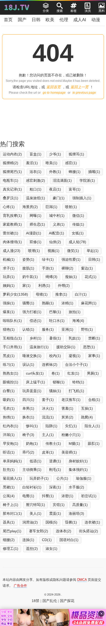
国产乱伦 (49, 601)
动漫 (95, 19)
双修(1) (35, 242)
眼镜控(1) (10, 382)
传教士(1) (53, 443)
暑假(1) (55, 338)
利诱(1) (44, 285)
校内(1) (55, 356)
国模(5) (51, 522)
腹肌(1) (28, 268)
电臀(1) (28, 496)
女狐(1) (78, 233)
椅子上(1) (10, 505)
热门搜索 (12, 143)
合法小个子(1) (76, 364)
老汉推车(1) (71, 400)
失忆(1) (71, 426)
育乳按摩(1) (12, 215)
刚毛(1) (55, 469)
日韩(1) (94, 259)
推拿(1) (61, 294)
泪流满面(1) (62, 180)
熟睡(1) (48, 303)
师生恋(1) (37, 224)
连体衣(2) (63, 531)
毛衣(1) (9, 408)
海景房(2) (30, 207)
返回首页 (53, 87)
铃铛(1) (78, 382)
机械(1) (9, 259)
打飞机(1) (76, 391)
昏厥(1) (71, 522)
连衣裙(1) (92, 522)
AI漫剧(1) (33, 233)
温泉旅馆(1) (35, 198)
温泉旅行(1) (39, 347)
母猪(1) (42, 294)
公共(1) (62, 478)
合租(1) (94, 400)
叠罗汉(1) (10, 198)
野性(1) (87, 329)
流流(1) (48, 417)
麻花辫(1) (88, 303)
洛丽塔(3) (76, 513)
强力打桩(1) (31, 312)
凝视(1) (75, 356)
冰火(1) (48, 408)
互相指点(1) (12, 338)
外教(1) (55, 172)
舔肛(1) (94, 443)
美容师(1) (69, 452)
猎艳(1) (9, 329)
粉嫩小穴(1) (71, 435)
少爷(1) (55, 154)
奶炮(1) (32, 443)
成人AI (79, 19)
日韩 (36, 19)
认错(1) (28, 329)
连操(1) (28, 540)
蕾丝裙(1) (10, 233)
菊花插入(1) (12, 478)
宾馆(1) (59, 505)
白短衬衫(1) (31, 487)
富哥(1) (75, 189)
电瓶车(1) (10, 180)
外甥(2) (64, 285)
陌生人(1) (92, 426)
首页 (8, 19)
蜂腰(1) (75, 172)
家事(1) (94, 356)
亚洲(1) (67, 329)
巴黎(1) (55, 312)
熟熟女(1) (10, 373)
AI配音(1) (56, 233)
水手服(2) (76, 487)
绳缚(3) (51, 277)
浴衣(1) (35, 172)
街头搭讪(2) (88, 531)
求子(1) (9, 268)
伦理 (63, 19)
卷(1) (55, 373)
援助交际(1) (65, 347)
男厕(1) (93, 373)
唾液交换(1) (31, 356)
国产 (22, 19)
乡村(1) (35, 338)
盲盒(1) (35, 154)
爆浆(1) (9, 312)
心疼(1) (9, 207)
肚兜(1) (9, 469)
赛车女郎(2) (38, 531)
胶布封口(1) (12, 513)
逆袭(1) (55, 461)
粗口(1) (35, 189)
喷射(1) (71, 207)
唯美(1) (51, 163)
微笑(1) (73, 251)
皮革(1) (48, 452)
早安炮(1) (10, 443)
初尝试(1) (88, 496)
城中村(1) (57, 215)
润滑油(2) (30, 522)
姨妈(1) (9, 285)
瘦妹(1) (71, 277)
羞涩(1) (32, 163)
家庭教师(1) (12, 224)
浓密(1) (67, 496)
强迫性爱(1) (71, 259)
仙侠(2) (55, 242)
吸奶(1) (9, 400)
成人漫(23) (11, 251)
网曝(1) (35, 215)
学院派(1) (87, 180)
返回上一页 (79, 87)
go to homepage (54, 92)
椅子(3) (28, 435)
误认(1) (28, 364)
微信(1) (78, 215)
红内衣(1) (10, 426)
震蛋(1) (55, 513)
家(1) (26, 285)
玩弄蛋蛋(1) (31, 391)
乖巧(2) (28, 452)
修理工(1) (10, 548)
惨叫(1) (32, 426)
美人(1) (35, 513)
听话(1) (9, 452)
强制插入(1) (81, 198)
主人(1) (48, 435)
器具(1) (9, 522)
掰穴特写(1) (35, 505)
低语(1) (35, 461)
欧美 (50, 19)
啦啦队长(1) (12, 321)
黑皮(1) (9, 356)
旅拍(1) (75, 312)
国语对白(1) (68, 540)
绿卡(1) (48, 259)
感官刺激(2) (35, 180)
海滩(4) (78, 321)
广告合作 (20, 586)
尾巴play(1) (12, 531)
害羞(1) (67, 408)
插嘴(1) (94, 172)
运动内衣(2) (12, 154)
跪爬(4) (87, 417)
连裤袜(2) (49, 364)
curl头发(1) (35, 373)
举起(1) (93, 251)
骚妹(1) (55, 391)
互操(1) (87, 408)
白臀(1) (9, 391)
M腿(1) (74, 443)
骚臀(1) (28, 303)
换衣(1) (28, 417)
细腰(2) (9, 540)
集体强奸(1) (78, 469)
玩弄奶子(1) (39, 478)
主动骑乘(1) (31, 469)
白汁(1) (81, 294)
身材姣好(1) (78, 461)
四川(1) (28, 400)
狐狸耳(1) (76, 154)
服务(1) (48, 329)
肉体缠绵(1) (12, 242)
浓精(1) (67, 303)
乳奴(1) (75, 338)
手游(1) (48, 268)
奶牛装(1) (30, 277)
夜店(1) (55, 189)
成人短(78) (77, 242)
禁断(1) (94, 338)
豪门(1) (59, 198)
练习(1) (9, 364)
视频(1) (53, 251)
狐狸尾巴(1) (12, 172)
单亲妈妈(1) (12, 461)
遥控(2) (32, 548)
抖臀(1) (48, 496)
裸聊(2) (67, 268)
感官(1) (71, 163)
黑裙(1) (9, 487)
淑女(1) (51, 548)
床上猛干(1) (35, 382)
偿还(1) (35, 321)
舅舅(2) (67, 417)
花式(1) (90, 277)
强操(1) (9, 303)
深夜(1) (55, 487)
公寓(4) (9, 496)
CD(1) (47, 540)
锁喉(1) (59, 382)
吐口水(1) (57, 321)
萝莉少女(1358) (15, 294)
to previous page (84, 92)
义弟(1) (59, 224)
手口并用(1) (12, 347)
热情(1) (9, 417)
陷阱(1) (51, 426)
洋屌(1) (9, 435)
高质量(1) (80, 505)
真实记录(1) (12, 189)
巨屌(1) (51, 207)
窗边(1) (87, 268)
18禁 (35, 601)
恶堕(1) (89, 347)
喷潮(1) (34, 251)
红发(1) (73, 373)
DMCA (82, 580)
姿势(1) (28, 259)
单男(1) (28, 408)
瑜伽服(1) (83, 478)
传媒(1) (78, 224)
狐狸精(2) (10, 163)
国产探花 (67, 601)
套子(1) (48, 400)
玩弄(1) (9, 277)
